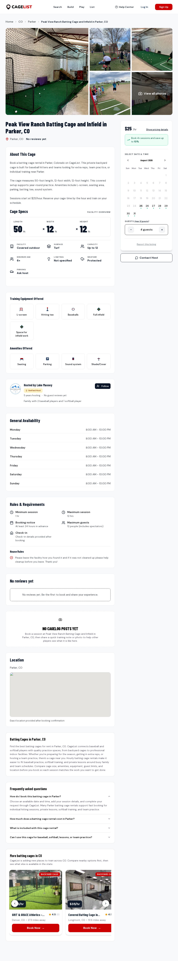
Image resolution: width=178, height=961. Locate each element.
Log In (144, 7)
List (92, 7)
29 (166, 205)
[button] (47, 71)
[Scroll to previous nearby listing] (14, 903)
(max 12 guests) (141, 221)
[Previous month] (128, 160)
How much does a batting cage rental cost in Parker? (42, 818)
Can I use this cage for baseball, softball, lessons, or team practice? (51, 837)
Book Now (35, 928)
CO (20, 21)
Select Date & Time (136, 154)
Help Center (126, 7)
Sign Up (163, 7)
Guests (137, 221)
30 (128, 213)
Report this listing (146, 244)
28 (159, 205)
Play (81, 7)
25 (141, 205)
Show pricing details (157, 129)
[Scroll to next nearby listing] (105, 903)
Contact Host (149, 258)
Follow (105, 386)
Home (9, 21)
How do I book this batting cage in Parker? (35, 796)
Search (57, 7)
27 (153, 205)
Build (70, 7)
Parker (32, 21)
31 (135, 213)
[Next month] (165, 160)
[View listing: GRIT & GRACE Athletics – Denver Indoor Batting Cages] (35, 902)
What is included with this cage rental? (34, 828)
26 (147, 205)
